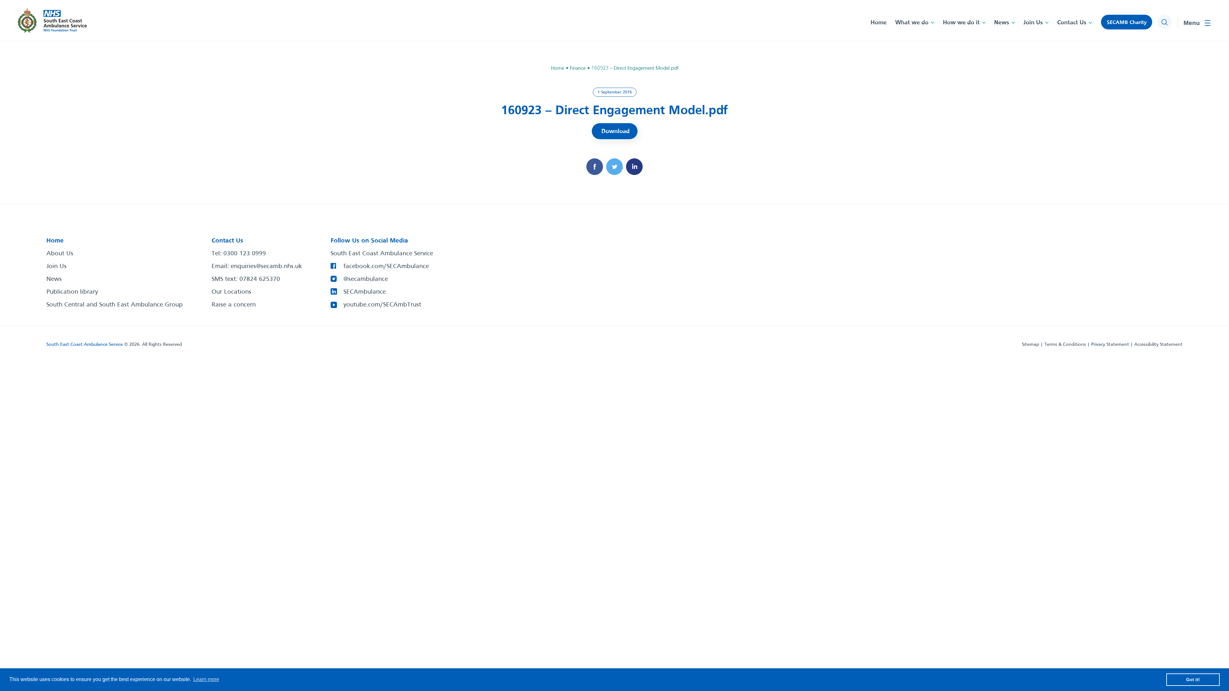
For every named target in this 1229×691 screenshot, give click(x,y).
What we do (911, 23)
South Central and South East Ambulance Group (114, 305)
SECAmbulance (364, 292)
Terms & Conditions (1065, 344)
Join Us (1033, 23)
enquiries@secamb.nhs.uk (266, 266)
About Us (59, 254)
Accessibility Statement (1158, 344)
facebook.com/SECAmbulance (386, 266)
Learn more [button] (206, 679)
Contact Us (1071, 23)
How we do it (961, 23)
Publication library (72, 292)
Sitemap (1030, 344)
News (1001, 23)
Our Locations (231, 292)
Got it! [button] (1193, 679)
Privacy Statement (1110, 344)
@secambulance (365, 279)
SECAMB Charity (1127, 22)
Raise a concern (234, 305)
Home (879, 23)
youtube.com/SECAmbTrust (382, 305)
